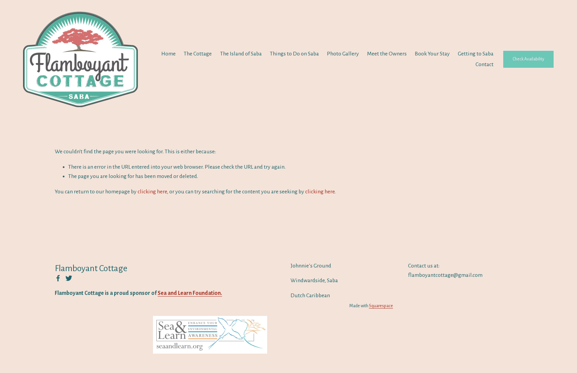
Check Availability (528, 59)
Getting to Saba (476, 54)
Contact (484, 64)
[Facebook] (58, 278)
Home (168, 54)
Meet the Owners (387, 54)
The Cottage (198, 54)
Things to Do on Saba (294, 54)
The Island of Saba (241, 54)
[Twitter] (68, 278)
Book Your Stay (432, 54)
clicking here (152, 192)
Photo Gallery (343, 54)
